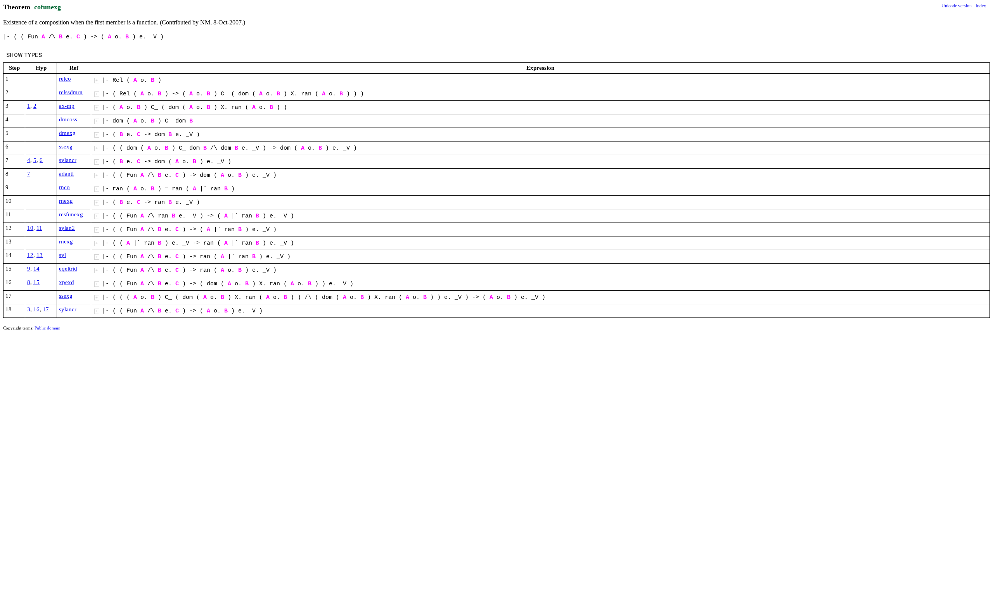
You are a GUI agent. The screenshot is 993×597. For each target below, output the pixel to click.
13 (39, 255)
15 (36, 282)
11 (39, 228)
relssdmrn (71, 92)
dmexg (67, 133)
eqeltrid (68, 269)
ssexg (66, 146)
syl (62, 255)
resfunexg (71, 214)
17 (46, 309)
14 (36, 269)
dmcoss (68, 119)
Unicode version (956, 6)
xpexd (66, 282)
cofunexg (47, 7)
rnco (64, 187)
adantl (66, 174)
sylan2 (67, 228)
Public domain (48, 328)
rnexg (66, 201)
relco (65, 79)
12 (30, 255)
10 (30, 228)
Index (981, 6)
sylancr (67, 160)
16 (36, 309)
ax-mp (66, 106)
